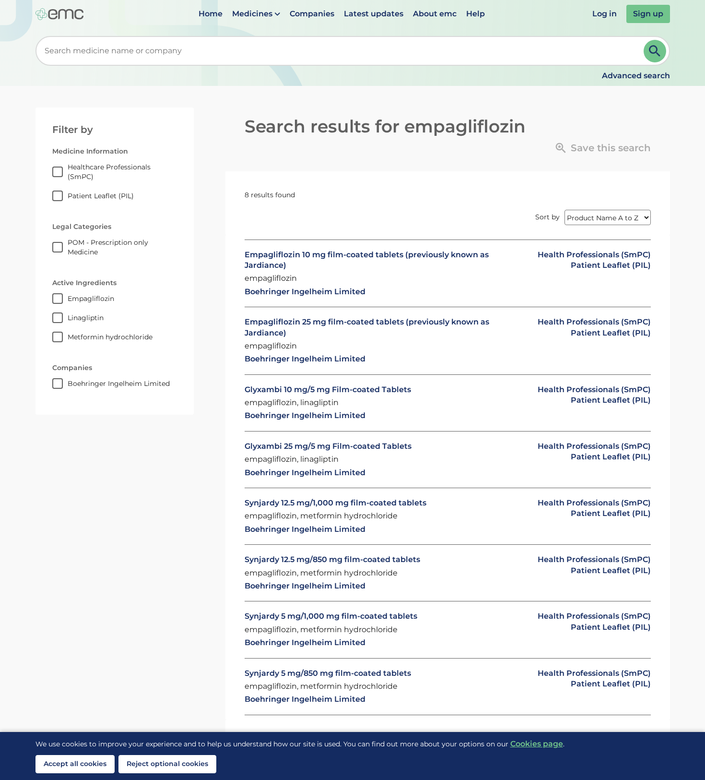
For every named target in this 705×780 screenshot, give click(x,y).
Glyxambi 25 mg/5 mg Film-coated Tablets (328, 446)
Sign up (648, 13)
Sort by (547, 217)
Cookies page (536, 743)
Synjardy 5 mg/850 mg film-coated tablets (328, 673)
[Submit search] (655, 51)
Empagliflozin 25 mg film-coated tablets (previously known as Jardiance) (367, 327)
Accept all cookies (75, 763)
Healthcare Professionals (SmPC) (109, 172)
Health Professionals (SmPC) (594, 254)
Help (475, 13)
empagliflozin (91, 298)
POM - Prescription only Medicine (108, 247)
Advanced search (636, 75)
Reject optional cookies (167, 763)
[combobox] (341, 51)
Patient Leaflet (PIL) (101, 196)
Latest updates (373, 13)
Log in (604, 13)
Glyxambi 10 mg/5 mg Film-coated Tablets (328, 389)
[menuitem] (210, 14)
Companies (312, 13)
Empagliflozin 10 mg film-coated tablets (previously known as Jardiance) (367, 260)
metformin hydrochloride (110, 337)
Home (211, 13)
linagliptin (86, 317)
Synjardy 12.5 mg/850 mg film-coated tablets (332, 559)
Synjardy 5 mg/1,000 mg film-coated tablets (331, 616)
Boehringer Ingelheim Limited (119, 383)
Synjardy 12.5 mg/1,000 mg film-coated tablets (335, 502)
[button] (256, 14)
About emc (435, 13)
